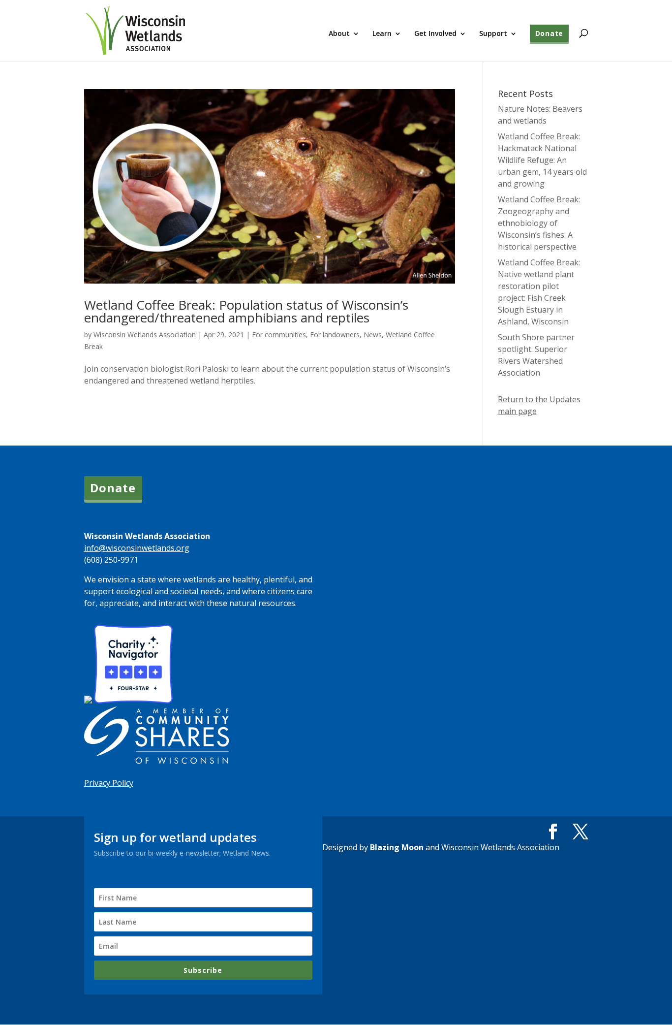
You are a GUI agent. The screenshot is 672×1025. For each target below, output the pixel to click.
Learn (382, 34)
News (373, 334)
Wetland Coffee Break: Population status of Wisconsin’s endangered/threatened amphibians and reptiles (246, 311)
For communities (279, 334)
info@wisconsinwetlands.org (136, 548)
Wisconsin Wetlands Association (144, 334)
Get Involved (435, 34)
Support (493, 34)
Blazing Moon (397, 847)
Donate (549, 33)
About (339, 34)
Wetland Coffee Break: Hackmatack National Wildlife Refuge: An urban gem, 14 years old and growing (542, 160)
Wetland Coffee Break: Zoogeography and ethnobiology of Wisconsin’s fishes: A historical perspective (539, 223)
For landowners (335, 334)
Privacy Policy (108, 782)
